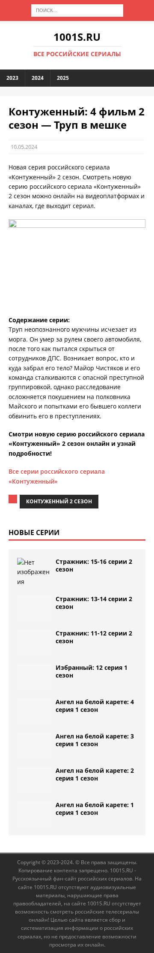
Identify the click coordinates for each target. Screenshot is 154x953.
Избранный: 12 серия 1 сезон (91, 671)
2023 (12, 78)
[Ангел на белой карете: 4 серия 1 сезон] (34, 711)
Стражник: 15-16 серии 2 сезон (94, 565)
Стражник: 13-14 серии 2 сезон (94, 603)
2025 (63, 78)
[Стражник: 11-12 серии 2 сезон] (34, 642)
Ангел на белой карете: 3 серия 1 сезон (95, 740)
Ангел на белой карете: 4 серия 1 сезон (95, 706)
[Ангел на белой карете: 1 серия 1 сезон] (34, 814)
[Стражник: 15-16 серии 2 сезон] (34, 572)
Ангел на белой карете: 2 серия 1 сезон (95, 774)
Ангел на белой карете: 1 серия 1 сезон (95, 809)
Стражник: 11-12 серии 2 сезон (94, 637)
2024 (38, 78)
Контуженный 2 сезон (59, 501)
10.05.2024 (24, 147)
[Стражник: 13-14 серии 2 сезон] (34, 608)
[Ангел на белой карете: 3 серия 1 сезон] (34, 745)
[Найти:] (77, 10)
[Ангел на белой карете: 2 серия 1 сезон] (34, 780)
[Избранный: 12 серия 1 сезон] (34, 677)
